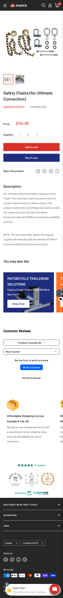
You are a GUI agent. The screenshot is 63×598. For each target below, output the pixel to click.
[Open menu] (5, 5)
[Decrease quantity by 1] (19, 134)
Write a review (31, 367)
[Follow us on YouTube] (18, 559)
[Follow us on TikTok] (25, 559)
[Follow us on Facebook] (5, 559)
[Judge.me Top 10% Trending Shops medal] (47, 479)
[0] (57, 5)
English (8, 543)
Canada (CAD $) (30, 543)
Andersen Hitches (14, 107)
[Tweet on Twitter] (51, 170)
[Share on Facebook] (38, 170)
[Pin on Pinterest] (44, 170)
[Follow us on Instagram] (12, 559)
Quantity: (8, 134)
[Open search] (43, 5)
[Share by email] (57, 170)
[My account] (50, 5)
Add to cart (31, 147)
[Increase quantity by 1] (37, 134)
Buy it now (31, 157)
